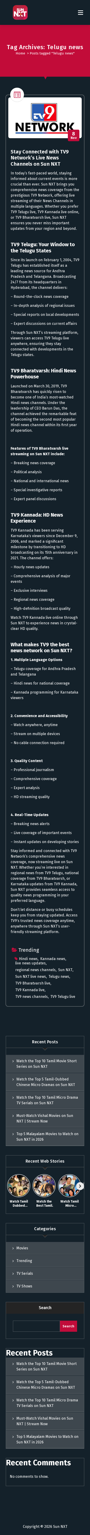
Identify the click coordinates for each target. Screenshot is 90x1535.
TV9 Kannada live (30, 990)
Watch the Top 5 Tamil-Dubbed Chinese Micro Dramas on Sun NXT (45, 1082)
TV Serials (24, 1273)
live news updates (30, 963)
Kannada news (52, 959)
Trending (28, 950)
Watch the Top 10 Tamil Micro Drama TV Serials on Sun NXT (47, 1100)
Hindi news (28, 959)
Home (20, 53)
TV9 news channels (31, 996)
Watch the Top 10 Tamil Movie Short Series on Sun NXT (46, 1064)
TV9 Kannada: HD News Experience (37, 518)
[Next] (80, 1186)
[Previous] (10, 1186)
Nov (74, 135)
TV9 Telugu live (62, 996)
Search (45, 1307)
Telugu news (58, 976)
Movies (22, 1248)
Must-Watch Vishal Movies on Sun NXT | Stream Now (44, 1118)
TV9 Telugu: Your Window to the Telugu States (43, 247)
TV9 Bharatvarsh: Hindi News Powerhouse (43, 374)
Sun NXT (65, 970)
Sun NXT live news (30, 976)
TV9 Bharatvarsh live (32, 983)
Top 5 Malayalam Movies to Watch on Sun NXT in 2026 (47, 1137)
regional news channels (35, 970)
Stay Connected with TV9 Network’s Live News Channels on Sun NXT (40, 158)
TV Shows (24, 1286)
